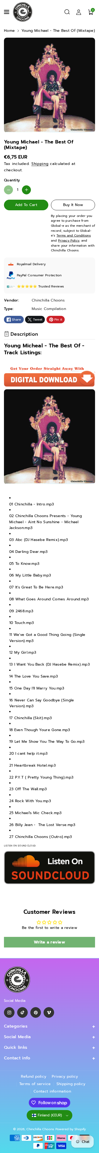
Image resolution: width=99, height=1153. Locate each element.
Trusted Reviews (51, 286)
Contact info (17, 1058)
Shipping (40, 164)
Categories (15, 1026)
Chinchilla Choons (40, 1129)
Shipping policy (71, 1084)
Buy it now (73, 205)
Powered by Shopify (70, 1129)
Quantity (12, 180)
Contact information (52, 1091)
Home (9, 30)
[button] (7, 12)
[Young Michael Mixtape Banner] (49, 867)
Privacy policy (65, 1076)
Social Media (17, 1037)
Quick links (15, 1047)
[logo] (17, 979)
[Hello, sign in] (78, 12)
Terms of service (35, 1084)
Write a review (49, 942)
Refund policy (33, 1076)
